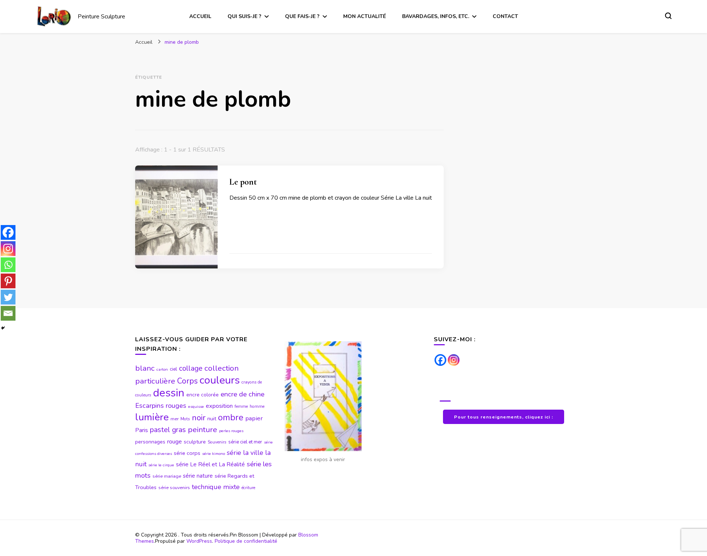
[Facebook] (8, 232)
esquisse (196, 406)
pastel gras (168, 430)
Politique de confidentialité (246, 541)
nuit (211, 418)
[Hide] (3, 328)
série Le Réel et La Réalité (210, 464)
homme (257, 406)
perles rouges (231, 431)
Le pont (243, 182)
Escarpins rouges (160, 405)
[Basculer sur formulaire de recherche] (668, 16)
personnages (150, 441)
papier (254, 418)
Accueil (200, 16)
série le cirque (161, 465)
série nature (198, 476)
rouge (174, 442)
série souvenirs (174, 488)
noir (198, 417)
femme (241, 406)
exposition (219, 406)
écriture (248, 488)
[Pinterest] (8, 281)
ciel (173, 369)
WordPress (199, 541)
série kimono (213, 453)
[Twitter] (8, 297)
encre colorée (202, 394)
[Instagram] (8, 248)
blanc (145, 368)
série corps (187, 453)
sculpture (195, 441)
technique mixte (216, 486)
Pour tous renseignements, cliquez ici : (503, 417)
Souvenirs (217, 442)
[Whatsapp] (8, 264)
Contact (505, 16)
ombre (230, 417)
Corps (187, 381)
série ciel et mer (245, 442)
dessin (168, 392)
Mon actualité (364, 16)
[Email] (8, 313)
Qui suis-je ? (244, 16)
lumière (152, 417)
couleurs (220, 380)
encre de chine (242, 394)
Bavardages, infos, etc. (435, 16)
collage (191, 368)
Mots (185, 419)
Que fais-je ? (302, 16)
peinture (202, 429)
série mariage (166, 476)
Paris (141, 430)
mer (174, 419)
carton (162, 369)
